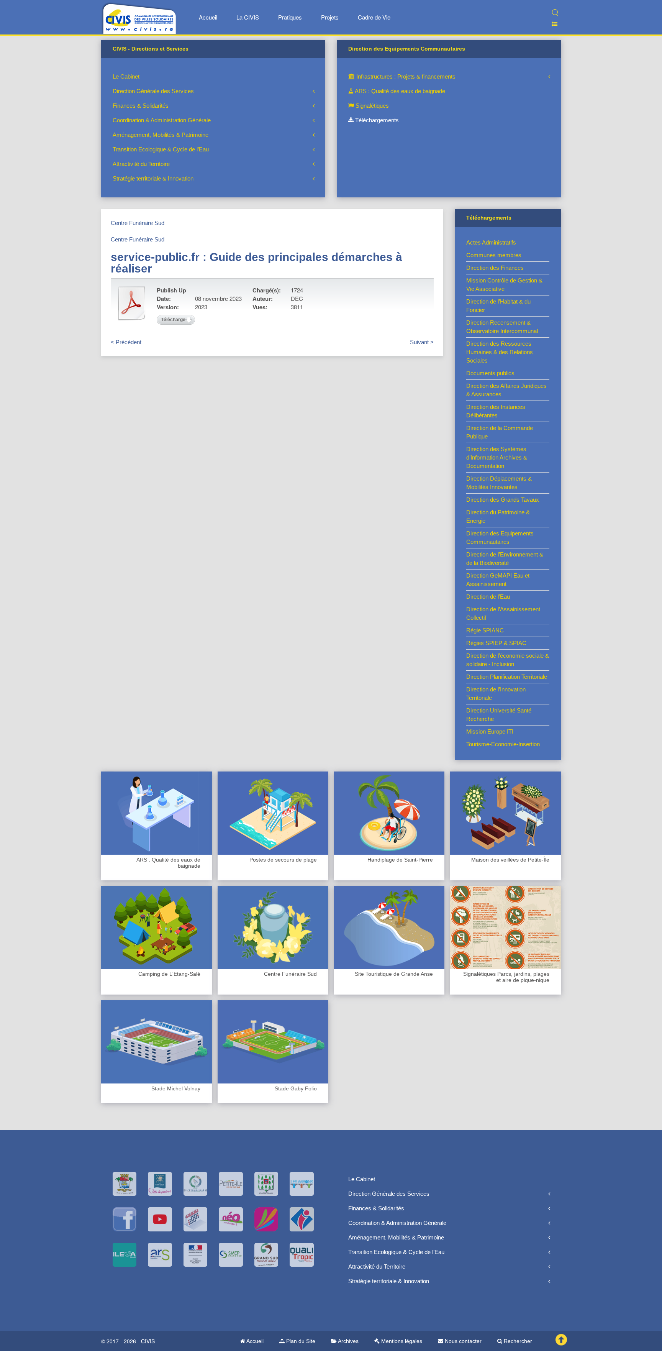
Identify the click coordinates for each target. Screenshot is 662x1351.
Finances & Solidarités (141, 105)
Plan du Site (300, 1341)
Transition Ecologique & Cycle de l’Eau (161, 149)
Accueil (208, 17)
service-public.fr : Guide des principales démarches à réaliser (256, 263)
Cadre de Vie (374, 17)
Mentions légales (401, 1341)
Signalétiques (371, 105)
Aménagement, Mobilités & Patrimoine (160, 134)
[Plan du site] (551, 24)
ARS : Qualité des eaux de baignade (399, 91)
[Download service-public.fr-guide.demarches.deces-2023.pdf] (132, 303)
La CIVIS (247, 17)
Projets (330, 17)
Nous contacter (462, 1341)
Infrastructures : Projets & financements (405, 76)
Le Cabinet (126, 76)
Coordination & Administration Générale (162, 120)
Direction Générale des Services (153, 91)
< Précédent (126, 342)
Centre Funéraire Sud (137, 223)
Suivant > (422, 342)
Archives (348, 1341)
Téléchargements (376, 120)
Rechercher (517, 1341)
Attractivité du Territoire (141, 164)
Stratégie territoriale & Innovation (153, 178)
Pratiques (290, 17)
